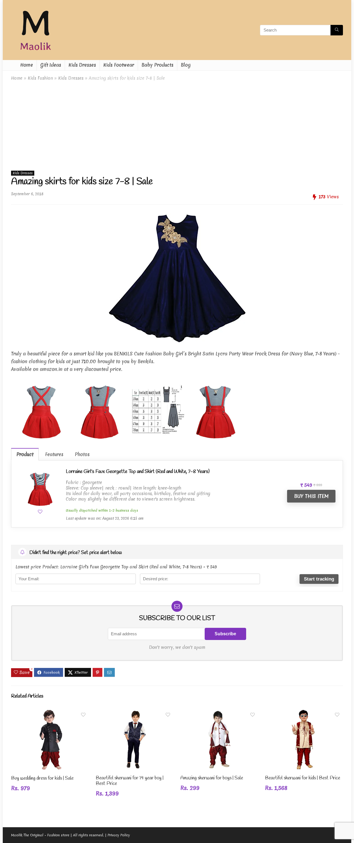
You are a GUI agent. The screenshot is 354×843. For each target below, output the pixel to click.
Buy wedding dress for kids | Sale (42, 778)
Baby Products (157, 65)
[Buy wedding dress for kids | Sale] (50, 713)
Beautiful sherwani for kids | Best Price (302, 778)
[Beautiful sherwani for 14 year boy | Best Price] (134, 713)
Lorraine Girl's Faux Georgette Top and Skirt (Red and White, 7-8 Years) (138, 471)
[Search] (336, 30)
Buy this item (311, 496)
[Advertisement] (177, 124)
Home (26, 65)
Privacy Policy (119, 835)
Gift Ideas (50, 65)
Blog (186, 65)
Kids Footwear (118, 65)
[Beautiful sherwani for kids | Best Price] (304, 713)
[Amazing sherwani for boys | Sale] (219, 713)
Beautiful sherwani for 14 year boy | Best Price (129, 781)
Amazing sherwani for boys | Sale (211, 778)
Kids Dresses (82, 65)
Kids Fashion (40, 78)
